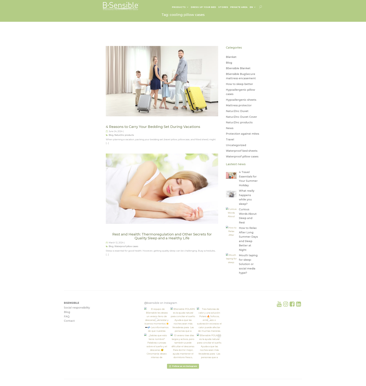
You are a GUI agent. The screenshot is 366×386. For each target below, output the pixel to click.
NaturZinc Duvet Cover (241, 116)
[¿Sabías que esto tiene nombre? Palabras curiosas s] (156, 346)
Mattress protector (239, 105)
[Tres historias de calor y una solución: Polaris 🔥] (209, 319)
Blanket (231, 57)
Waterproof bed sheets (241, 150)
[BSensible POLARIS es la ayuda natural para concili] (183, 319)
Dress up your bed (203, 7)
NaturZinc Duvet (237, 111)
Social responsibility (77, 307)
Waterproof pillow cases (126, 246)
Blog (111, 135)
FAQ (66, 316)
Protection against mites (242, 133)
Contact (69, 320)
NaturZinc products (124, 135)
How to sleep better (239, 84)
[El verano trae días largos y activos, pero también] (183, 346)
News (229, 128)
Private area (239, 7)
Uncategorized (236, 145)
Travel (230, 139)
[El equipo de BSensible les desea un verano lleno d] (156, 319)
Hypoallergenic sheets (241, 99)
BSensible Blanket (238, 68)
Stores (223, 7)
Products (179, 7)
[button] (183, 366)
